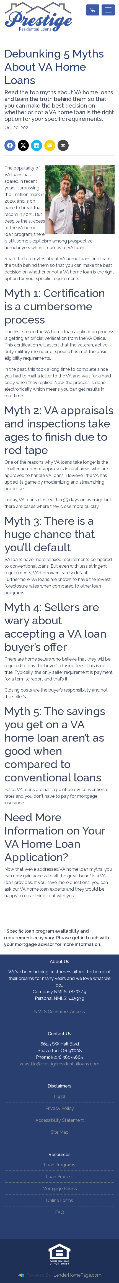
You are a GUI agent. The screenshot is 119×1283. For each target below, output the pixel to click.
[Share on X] (23, 145)
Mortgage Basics (59, 1188)
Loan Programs (59, 1164)
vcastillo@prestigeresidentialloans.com (59, 1063)
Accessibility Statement (59, 1120)
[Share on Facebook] (9, 145)
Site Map (60, 1132)
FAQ (59, 1212)
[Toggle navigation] (108, 9)
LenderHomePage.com (77, 1275)
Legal (59, 1096)
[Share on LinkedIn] (36, 145)
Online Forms (59, 1200)
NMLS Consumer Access (59, 1011)
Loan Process (60, 1176)
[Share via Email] (49, 145)
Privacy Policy (59, 1108)
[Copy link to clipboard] (63, 145)
